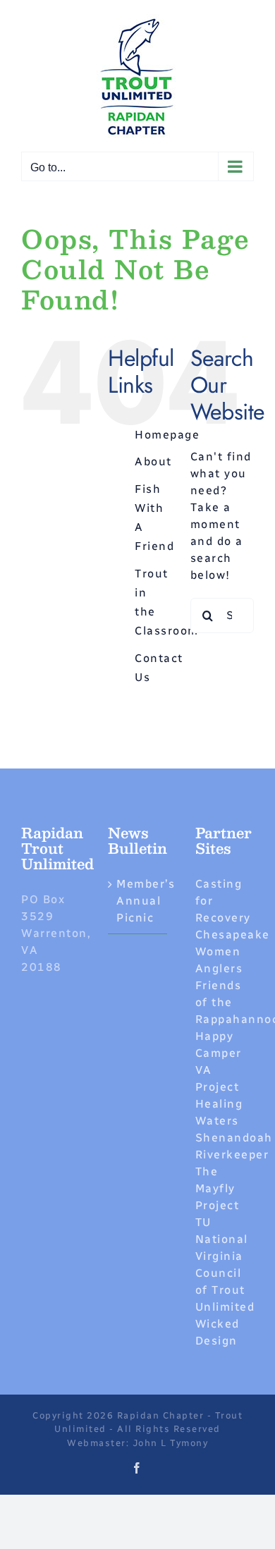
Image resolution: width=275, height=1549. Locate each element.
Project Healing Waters (219, 1103)
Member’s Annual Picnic (137, 900)
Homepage (167, 434)
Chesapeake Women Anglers (232, 951)
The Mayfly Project (217, 1188)
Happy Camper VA (218, 1053)
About (153, 461)
